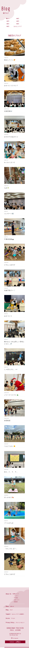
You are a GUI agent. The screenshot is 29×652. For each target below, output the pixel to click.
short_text (26, 3)
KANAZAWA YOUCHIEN (15, 628)
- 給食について (16, 599)
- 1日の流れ (15, 597)
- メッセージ (15, 595)
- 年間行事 (15, 601)
